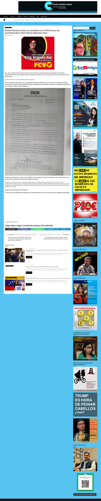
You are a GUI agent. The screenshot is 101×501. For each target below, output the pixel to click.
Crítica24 (25, 16)
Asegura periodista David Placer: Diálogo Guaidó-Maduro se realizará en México (42, 266)
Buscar (74, 26)
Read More (29, 257)
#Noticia (6, 27)
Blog (38, 16)
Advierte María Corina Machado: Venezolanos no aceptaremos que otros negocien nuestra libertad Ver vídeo (48, 278)
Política (10, 27)
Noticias (6, 16)
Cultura (12, 16)
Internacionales (12, 249)
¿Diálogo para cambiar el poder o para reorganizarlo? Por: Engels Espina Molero (30, 19)
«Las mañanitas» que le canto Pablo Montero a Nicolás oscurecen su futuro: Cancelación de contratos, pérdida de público (47, 251)
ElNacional (32, 16)
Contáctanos (44, 16)
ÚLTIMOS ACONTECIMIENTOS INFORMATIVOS (85, 494)
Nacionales (11, 265)
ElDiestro (19, 16)
